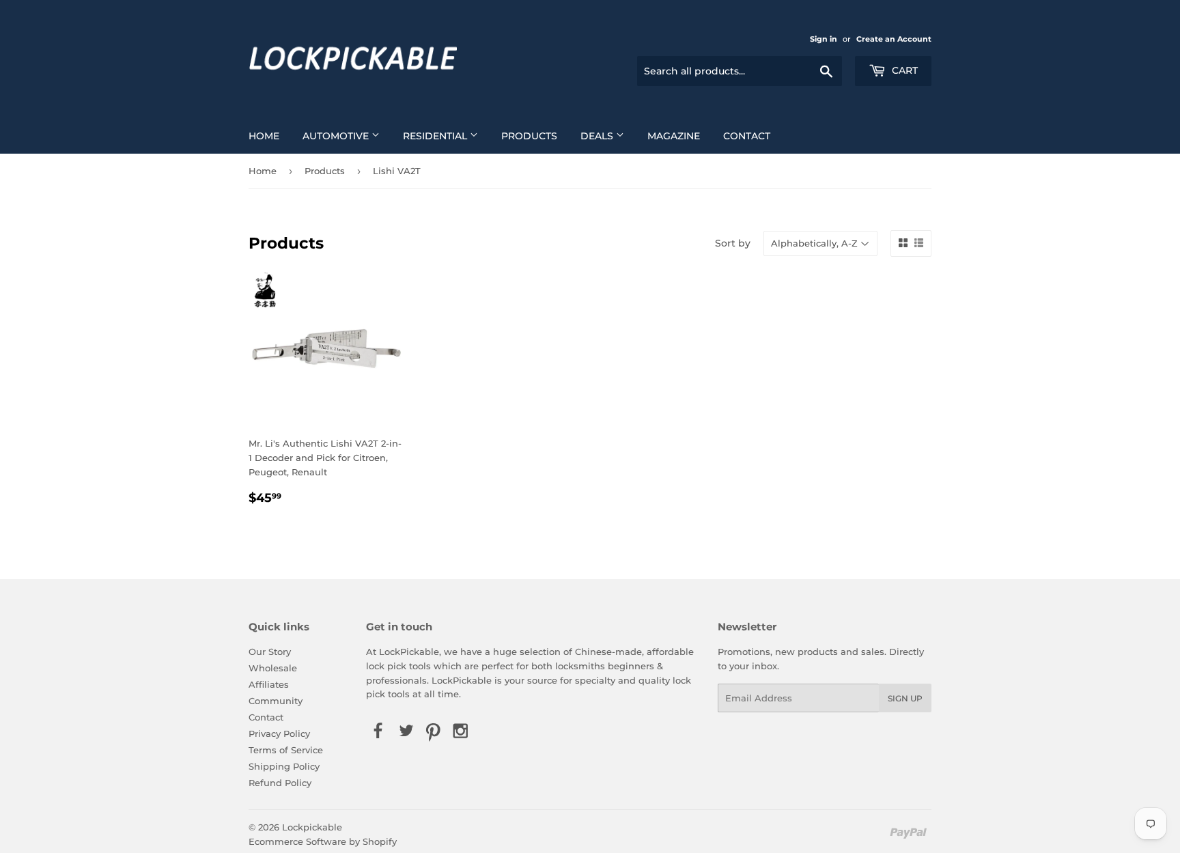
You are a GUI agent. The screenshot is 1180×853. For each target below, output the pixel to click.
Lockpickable (312, 827)
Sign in (823, 39)
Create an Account (893, 39)
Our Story (270, 651)
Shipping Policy (284, 766)
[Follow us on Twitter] (405, 731)
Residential (436, 136)
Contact (746, 136)
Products (529, 136)
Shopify (380, 841)
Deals (598, 136)
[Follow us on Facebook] (378, 731)
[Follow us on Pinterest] (433, 731)
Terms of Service (286, 749)
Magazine (673, 136)
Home (264, 136)
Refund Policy (280, 782)
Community (276, 700)
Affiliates (269, 684)
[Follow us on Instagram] (461, 731)
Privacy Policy (279, 733)
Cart (903, 70)
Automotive (337, 136)
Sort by (732, 243)
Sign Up (905, 698)
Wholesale (273, 667)
